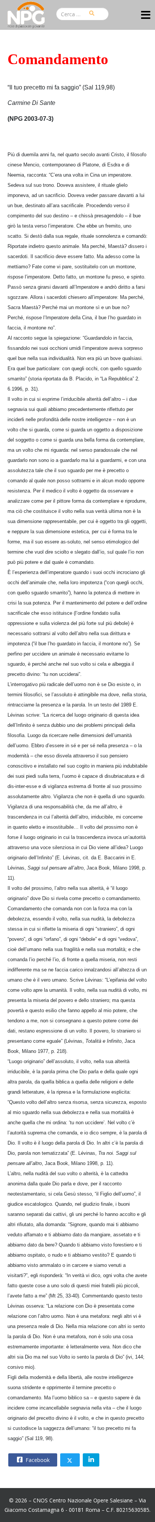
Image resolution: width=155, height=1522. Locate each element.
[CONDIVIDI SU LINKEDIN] (91, 1460)
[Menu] (145, 16)
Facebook (37, 1460)
